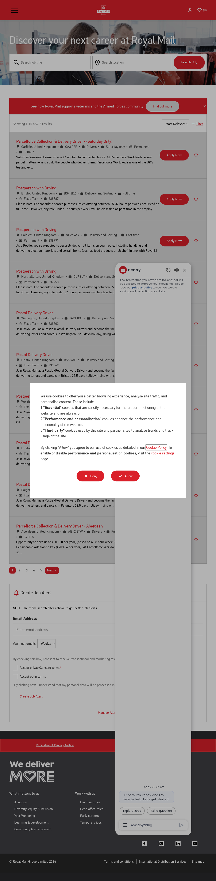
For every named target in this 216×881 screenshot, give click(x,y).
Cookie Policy (156, 447)
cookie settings (162, 453)
